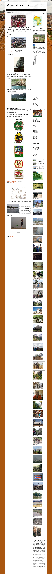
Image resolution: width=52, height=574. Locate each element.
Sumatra (33, 548)
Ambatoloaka (44, 555)
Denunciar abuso (35, 92)
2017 (34, 65)
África (9, 52)
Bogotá (44, 551)
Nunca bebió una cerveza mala (12, 108)
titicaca (40, 555)
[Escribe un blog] (17, 51)
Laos (35, 542)
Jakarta (38, 560)
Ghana (16, 52)
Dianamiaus (34, 99)
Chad (37, 557)
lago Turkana (37, 548)
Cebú (35, 557)
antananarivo (43, 543)
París (33, 563)
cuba (35, 548)
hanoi (39, 566)
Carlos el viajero (35, 102)
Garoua (39, 549)
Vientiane (39, 554)
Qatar (41, 563)
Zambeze (40, 544)
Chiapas (39, 557)
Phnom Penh (44, 553)
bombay (42, 554)
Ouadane (36, 550)
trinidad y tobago (43, 544)
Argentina (38, 543)
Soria (44, 564)
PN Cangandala (43, 561)
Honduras (41, 549)
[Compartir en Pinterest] (19, 51)
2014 (34, 68)
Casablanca (34, 557)
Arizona (43, 551)
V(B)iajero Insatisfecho (18, 5)
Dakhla (42, 557)
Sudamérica (40, 540)
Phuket (38, 550)
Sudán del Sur (36, 554)
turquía (42, 548)
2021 (34, 61)
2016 (34, 66)
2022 (34, 60)
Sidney (35, 564)
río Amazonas (38, 555)
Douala (35, 549)
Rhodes (44, 563)
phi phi (40, 567)
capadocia (44, 554)
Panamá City (41, 553)
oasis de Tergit (38, 567)
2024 (34, 58)
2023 (34, 59)
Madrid (39, 545)
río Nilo (36, 551)
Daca (41, 557)
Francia (36, 558)
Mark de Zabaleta (35, 104)
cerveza (13, 182)
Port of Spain (40, 550)
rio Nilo (35, 551)
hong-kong (41, 566)
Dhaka (44, 557)
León (33, 544)
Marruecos (34, 550)
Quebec (43, 563)
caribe (44, 550)
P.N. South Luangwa (39, 561)
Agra (41, 551)
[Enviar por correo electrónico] (16, 51)
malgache (35, 567)
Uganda (42, 542)
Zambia (33, 540)
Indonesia (38, 541)
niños (18, 52)
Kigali (44, 560)
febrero (35, 86)
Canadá (39, 547)
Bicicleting (34, 103)
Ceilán (36, 557)
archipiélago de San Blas (36, 546)
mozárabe (35, 555)
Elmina (24, 30)
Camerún (44, 541)
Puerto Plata (35, 563)
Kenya (44, 540)
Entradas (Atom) (11, 236)
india (42, 540)
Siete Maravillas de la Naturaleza (39, 564)
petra (36, 555)
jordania (33, 555)
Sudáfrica (34, 543)
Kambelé (43, 560)
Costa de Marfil (34, 541)
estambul (35, 566)
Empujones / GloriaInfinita (36, 97)
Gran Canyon (41, 558)
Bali (44, 548)
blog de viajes (12, 52)
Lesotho (43, 549)
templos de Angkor (39, 551)
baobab (40, 554)
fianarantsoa (38, 566)
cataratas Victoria (41, 546)
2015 (34, 67)
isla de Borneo (43, 566)
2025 (34, 57)
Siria (42, 564)
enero (34, 87)
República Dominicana (36, 544)
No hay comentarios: (14, 181)
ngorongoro (40, 548)
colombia (36, 540)
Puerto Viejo (37, 563)
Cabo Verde (36, 547)
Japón (39, 560)
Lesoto (44, 549)
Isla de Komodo (35, 560)
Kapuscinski (37, 545)
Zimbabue (36, 543)
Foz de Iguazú (34, 558)
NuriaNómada (34, 96)
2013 (34, 69)
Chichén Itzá (41, 547)
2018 (34, 64)
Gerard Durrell (38, 558)
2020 (34, 62)
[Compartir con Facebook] (20, 181)
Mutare (34, 561)
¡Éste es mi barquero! (10, 185)
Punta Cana (40, 563)
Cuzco (40, 557)
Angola (42, 541)
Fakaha (37, 549)
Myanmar (40, 541)
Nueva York (36, 561)
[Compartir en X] (18, 51)
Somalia (43, 564)
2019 (34, 63)
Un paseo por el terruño (36, 33)
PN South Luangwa (38, 553)
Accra (43, 548)
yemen (42, 555)
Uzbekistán (41, 543)
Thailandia (39, 542)
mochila (36, 567)
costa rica (44, 546)
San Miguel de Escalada (42, 545)
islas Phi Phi (11, 73)
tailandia (33, 542)
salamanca (42, 567)
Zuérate (43, 550)
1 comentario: (13, 51)
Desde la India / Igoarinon (36, 98)
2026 (34, 56)
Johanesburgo (41, 560)
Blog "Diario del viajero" (35, 105)
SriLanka (37, 542)
